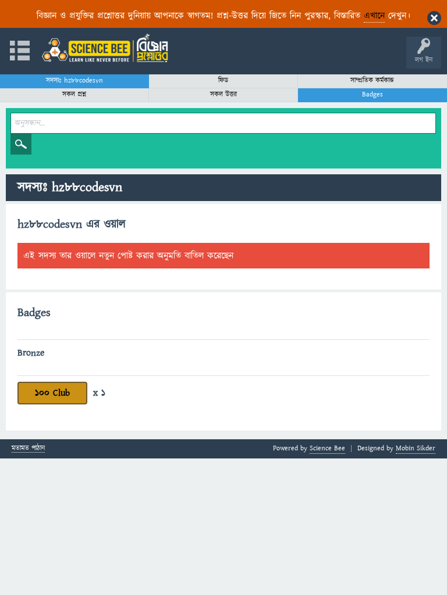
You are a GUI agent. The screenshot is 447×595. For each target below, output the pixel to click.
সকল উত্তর (223, 94)
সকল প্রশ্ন (74, 94)
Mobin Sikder (415, 448)
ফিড (223, 80)
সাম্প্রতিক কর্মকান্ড (372, 80)
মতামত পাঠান (28, 449)
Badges (372, 94)
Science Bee (327, 448)
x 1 (99, 392)
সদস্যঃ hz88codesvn (74, 80)
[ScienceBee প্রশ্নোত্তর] (105, 48)
